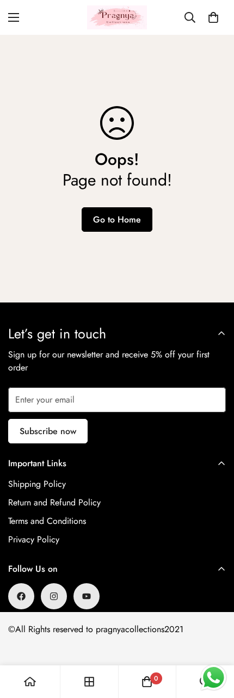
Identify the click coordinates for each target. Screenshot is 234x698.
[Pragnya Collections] (117, 17)
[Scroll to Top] (214, 640)
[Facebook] (21, 596)
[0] (213, 17)
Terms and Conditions (47, 521)
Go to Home (117, 219)
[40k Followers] (54, 596)
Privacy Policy (33, 539)
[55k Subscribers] (86, 596)
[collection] (89, 681)
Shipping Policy (37, 484)
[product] (29, 681)
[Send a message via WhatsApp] (214, 678)
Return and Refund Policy (54, 502)
